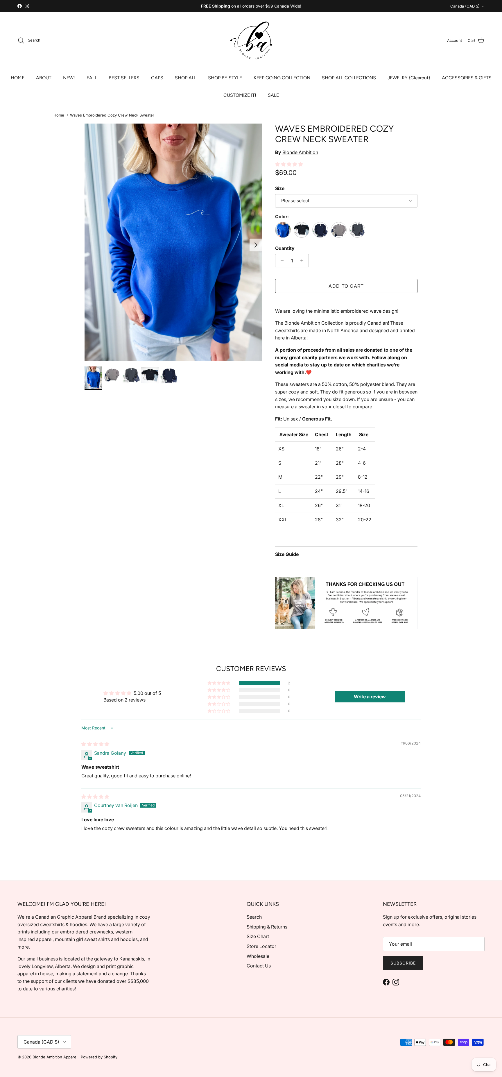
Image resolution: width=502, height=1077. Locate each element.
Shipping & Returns (267, 927)
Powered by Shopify (99, 1057)
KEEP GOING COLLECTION (282, 77)
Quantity (285, 248)
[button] (289, 164)
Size (279, 188)
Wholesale (258, 956)
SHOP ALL (185, 77)
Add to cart (346, 286)
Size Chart (258, 936)
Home (58, 115)
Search (254, 917)
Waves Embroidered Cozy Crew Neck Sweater (112, 115)
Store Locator (261, 946)
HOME (17, 77)
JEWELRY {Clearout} (409, 77)
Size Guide (287, 554)
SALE (273, 95)
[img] (95, 744)
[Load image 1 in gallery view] (173, 242)
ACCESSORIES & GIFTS (467, 77)
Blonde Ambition (300, 152)
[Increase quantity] (303, 260)
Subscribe (403, 962)
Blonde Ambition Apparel (55, 1057)
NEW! (69, 77)
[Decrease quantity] (280, 260)
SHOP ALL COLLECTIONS (349, 77)
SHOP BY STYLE (225, 77)
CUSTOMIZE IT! (239, 95)
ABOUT (43, 77)
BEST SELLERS (124, 77)
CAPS (157, 77)
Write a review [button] (370, 696)
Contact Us (259, 966)
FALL (92, 77)
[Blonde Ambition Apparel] (251, 40)
